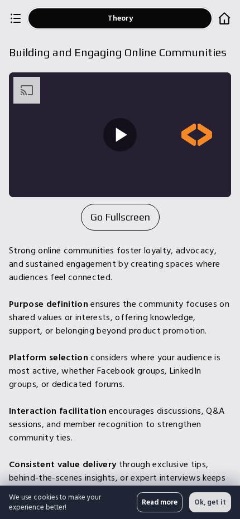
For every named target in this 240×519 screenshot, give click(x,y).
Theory (120, 18)
